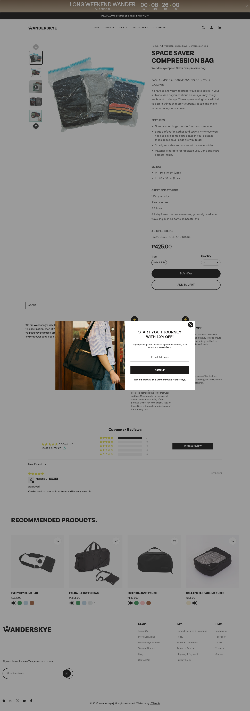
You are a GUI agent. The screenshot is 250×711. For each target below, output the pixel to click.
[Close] (191, 325)
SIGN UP (160, 370)
